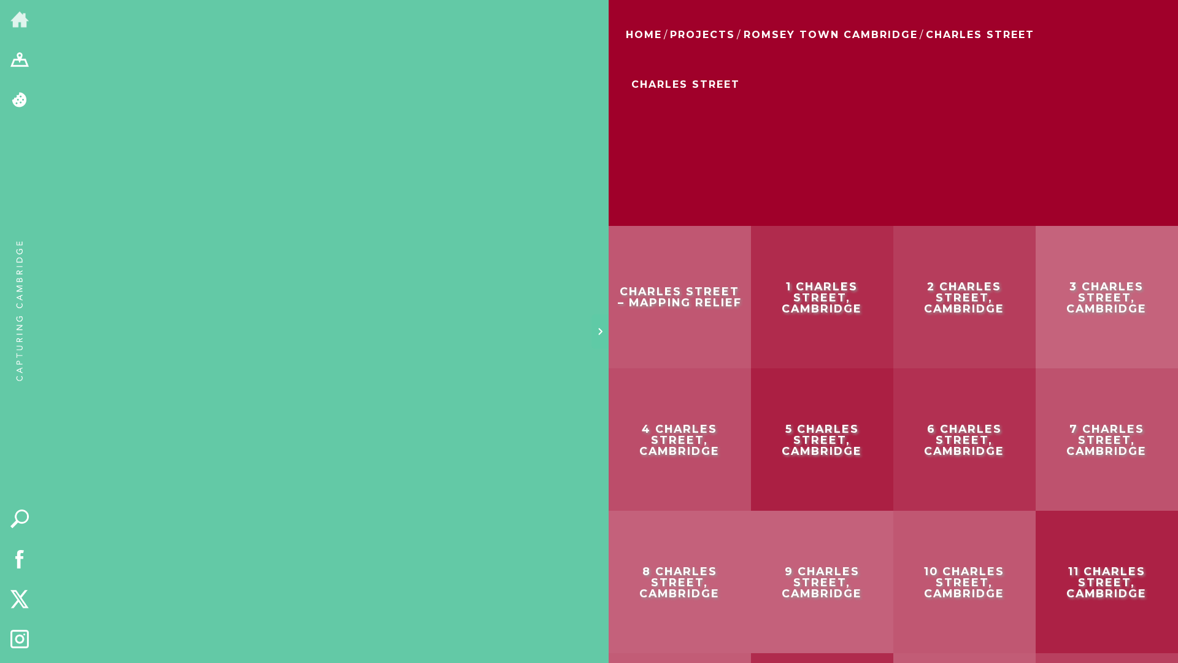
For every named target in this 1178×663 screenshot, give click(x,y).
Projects (702, 35)
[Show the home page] (19, 20)
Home (644, 35)
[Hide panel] (600, 331)
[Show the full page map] (19, 61)
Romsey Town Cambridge (831, 35)
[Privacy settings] (19, 100)
